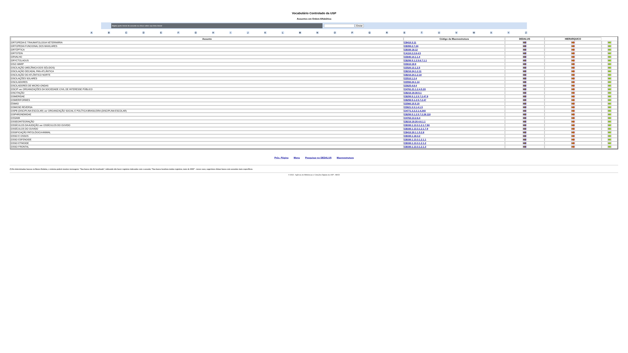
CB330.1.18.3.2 (412, 136)
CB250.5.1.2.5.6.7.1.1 (415, 60)
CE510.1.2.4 (410, 78)
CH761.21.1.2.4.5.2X (415, 89)
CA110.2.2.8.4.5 (412, 53)
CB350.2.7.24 (411, 46)
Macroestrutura (345, 157)
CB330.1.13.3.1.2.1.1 (415, 139)
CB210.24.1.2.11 (412, 71)
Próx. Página (281, 157)
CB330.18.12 (411, 49)
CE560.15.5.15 (411, 103)
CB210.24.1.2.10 (413, 75)
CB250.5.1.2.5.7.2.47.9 (416, 96)
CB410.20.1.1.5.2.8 (414, 132)
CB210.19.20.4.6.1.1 (415, 121)
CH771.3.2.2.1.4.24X (415, 110)
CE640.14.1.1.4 (412, 57)
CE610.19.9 (410, 64)
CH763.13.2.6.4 (412, 118)
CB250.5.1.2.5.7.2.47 (415, 100)
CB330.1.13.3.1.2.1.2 (415, 143)
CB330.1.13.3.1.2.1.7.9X (417, 125)
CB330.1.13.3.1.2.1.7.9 (416, 128)
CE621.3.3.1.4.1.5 (413, 107)
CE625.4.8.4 (410, 85)
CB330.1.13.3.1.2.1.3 (415, 146)
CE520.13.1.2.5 (412, 67)
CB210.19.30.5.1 (413, 93)
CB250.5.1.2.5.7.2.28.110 (417, 114)
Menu (297, 157)
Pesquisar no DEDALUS (318, 157)
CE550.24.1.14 (411, 82)
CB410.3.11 (410, 42)
